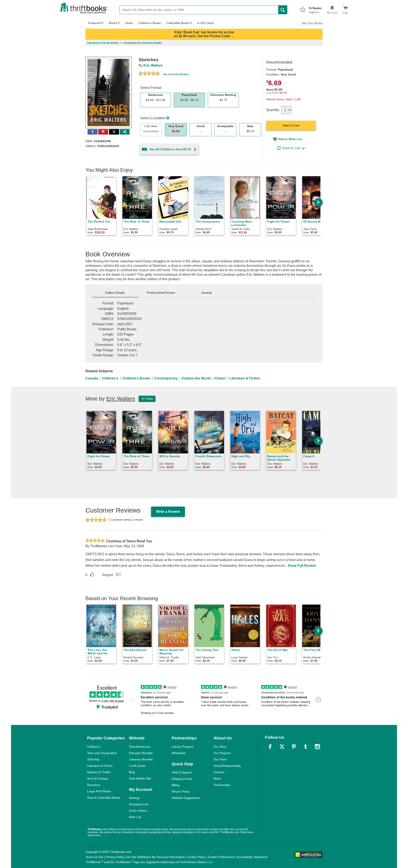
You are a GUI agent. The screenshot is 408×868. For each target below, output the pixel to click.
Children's (110, 378)
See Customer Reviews (176, 74)
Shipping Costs (182, 778)
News (217, 778)
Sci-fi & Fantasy (97, 778)
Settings (134, 798)
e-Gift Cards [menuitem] (205, 23)
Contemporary (166, 378)
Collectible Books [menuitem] (177, 23)
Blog (132, 772)
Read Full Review (302, 565)
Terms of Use (94, 857)
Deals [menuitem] (129, 23)
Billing (176, 785)
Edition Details (115, 292)
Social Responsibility (227, 765)
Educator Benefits (141, 753)
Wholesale (179, 753)
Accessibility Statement (252, 857)
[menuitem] (315, 9)
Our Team (220, 759)
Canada (91, 378)
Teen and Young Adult (101, 753)
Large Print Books (99, 791)
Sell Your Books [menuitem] (312, 23)
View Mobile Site (140, 778)
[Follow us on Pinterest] (294, 747)
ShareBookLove (139, 746)
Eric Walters (153, 65)
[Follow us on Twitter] (282, 747)
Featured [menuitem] (94, 23)
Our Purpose (222, 753)
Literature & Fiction (244, 378)
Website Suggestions (186, 798)
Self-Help (93, 759)
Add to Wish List (290, 139)
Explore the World (196, 378)
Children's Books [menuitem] (149, 23)
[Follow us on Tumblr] (305, 747)
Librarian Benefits (141, 759)
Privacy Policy (115, 857)
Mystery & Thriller (99, 772)
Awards (206, 292)
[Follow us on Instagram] (317, 747)
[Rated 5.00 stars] (149, 74)
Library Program (183, 746)
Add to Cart (291, 125)
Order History (138, 810)
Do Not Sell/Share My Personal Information (156, 857)
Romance (93, 785)
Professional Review (161, 292)
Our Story (220, 746)
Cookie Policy (196, 857)
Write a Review (168, 511)
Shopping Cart (138, 804)
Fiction (219, 378)
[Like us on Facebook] (270, 747)
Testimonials (222, 785)
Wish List (135, 817)
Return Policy (181, 791)
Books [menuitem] (113, 23)
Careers (219, 772)
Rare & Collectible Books (103, 797)
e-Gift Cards (137, 765)
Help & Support (182, 772)
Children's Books (136, 378)
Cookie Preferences (221, 857)
